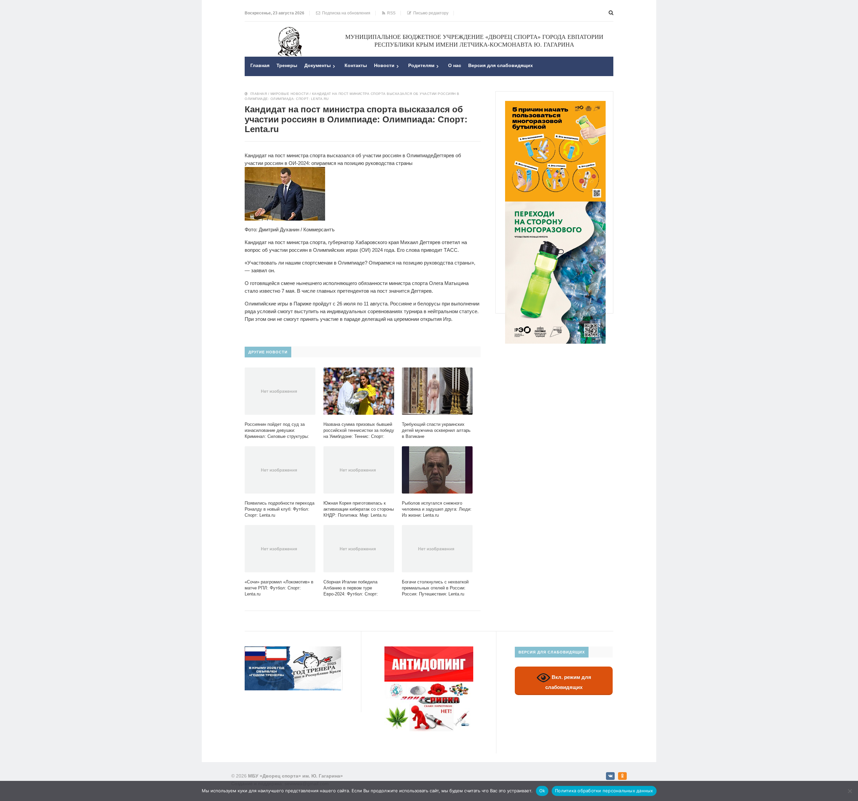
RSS (390, 13)
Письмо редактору (429, 13)
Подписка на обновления (345, 13)
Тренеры (287, 65)
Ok (542, 790)
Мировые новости (289, 94)
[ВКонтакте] (610, 776)
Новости (384, 65)
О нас (454, 65)
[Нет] (849, 791)
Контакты (356, 65)
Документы (317, 65)
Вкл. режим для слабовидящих (568, 682)
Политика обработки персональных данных (604, 790)
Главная (259, 65)
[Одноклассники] (622, 776)
